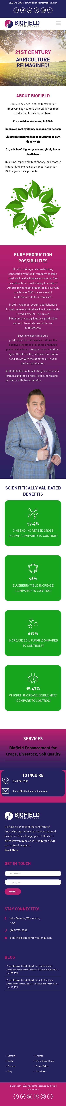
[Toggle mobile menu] (58, 23)
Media (10, 1061)
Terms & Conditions (44, 1061)
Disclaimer (40, 1071)
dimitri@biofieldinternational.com (41, 2)
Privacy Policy (42, 1066)
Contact (11, 1056)
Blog (10, 1071)
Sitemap (39, 1056)
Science (11, 1066)
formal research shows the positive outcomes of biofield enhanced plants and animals (31, 344)
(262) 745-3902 (15, 2)
